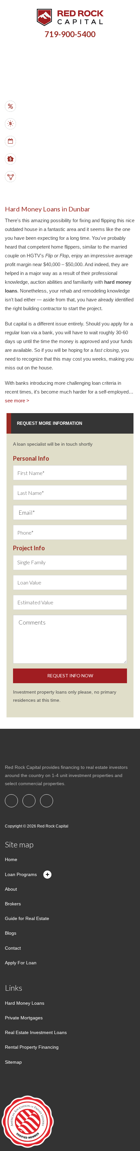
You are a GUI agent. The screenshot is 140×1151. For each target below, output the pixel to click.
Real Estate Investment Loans (36, 1032)
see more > (17, 400)
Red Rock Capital (52, 826)
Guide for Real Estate (27, 918)
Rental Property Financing (32, 1047)
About (11, 889)
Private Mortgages (24, 1017)
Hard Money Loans (24, 1003)
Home (11, 859)
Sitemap (13, 1062)
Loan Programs (21, 874)
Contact (13, 948)
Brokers (13, 903)
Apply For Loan (20, 962)
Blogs (10, 933)
